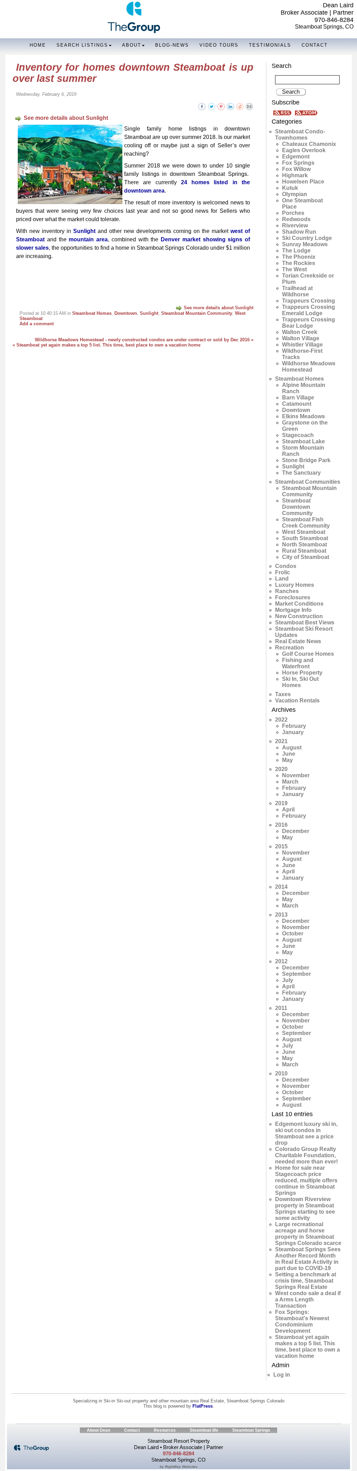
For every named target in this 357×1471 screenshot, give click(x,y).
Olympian (294, 194)
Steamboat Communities (307, 482)
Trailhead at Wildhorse (297, 291)
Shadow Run (299, 232)
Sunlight (84, 231)
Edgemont (296, 156)
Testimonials (270, 45)
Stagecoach (298, 435)
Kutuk (290, 188)
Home (38, 45)
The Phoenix (299, 257)
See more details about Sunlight (66, 118)
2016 (281, 825)
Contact (315, 45)
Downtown (125, 313)
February (294, 726)
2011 (281, 1008)
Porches (293, 213)
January (293, 732)
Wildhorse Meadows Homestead (308, 366)
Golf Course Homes (308, 654)
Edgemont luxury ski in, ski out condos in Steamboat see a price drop (306, 1133)
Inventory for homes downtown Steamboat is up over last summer (133, 73)
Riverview (295, 225)
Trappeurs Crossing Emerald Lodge (308, 310)
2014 (281, 887)
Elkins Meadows (303, 416)
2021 (281, 741)
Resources (165, 1430)
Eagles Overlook (304, 150)
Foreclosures (292, 597)
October (292, 933)
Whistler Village (302, 345)
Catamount (296, 404)
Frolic (282, 572)
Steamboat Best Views (304, 622)
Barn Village (298, 397)
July (287, 980)
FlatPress (202, 1406)
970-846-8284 (334, 19)
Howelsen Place (303, 182)
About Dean (98, 1430)
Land (282, 579)
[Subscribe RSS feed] (283, 112)
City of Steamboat (305, 557)
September (296, 974)
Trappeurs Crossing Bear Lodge (308, 323)
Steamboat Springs (251, 1430)
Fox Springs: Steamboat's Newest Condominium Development (302, 1321)
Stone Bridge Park (306, 460)
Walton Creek (299, 332)
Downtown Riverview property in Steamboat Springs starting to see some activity (305, 1208)
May (287, 760)
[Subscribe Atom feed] (306, 112)
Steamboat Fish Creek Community (306, 522)
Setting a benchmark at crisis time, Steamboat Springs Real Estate (305, 1280)
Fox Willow (296, 169)
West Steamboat (303, 532)
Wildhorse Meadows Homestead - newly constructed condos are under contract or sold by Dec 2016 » (144, 339)
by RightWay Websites (179, 1467)
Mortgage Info (293, 610)
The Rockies (298, 263)
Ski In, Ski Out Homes (300, 682)
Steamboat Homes (92, 313)
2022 (281, 720)
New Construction (299, 616)
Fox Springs (298, 163)
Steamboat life (204, 1430)
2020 (281, 769)
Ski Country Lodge (307, 238)
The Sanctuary (301, 473)
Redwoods (296, 219)
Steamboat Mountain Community (196, 313)
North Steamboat (304, 544)
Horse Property (302, 673)
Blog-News (172, 45)
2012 (281, 961)
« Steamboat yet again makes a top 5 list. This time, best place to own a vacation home (106, 345)
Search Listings (82, 45)
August (292, 747)
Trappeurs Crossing (308, 301)
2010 (281, 1073)
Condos (285, 566)
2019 (281, 803)
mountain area (88, 239)
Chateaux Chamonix (309, 144)
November (296, 775)
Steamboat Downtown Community (297, 507)
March (290, 782)
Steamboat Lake (303, 441)
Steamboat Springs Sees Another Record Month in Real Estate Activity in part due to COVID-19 (308, 1258)
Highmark (295, 175)
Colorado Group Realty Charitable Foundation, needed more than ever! (306, 1155)
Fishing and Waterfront (297, 663)
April (288, 809)
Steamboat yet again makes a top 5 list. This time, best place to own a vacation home (307, 1346)
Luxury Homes (294, 585)
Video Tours (218, 45)
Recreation (289, 648)
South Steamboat (305, 538)
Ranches (287, 591)
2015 (281, 846)
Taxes (283, 694)
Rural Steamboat (304, 551)
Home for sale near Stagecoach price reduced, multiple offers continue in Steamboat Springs (306, 1180)
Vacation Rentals (297, 700)
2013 (281, 915)
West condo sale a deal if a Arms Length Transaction (308, 1299)
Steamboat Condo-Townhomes (300, 135)
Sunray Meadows (305, 244)
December (295, 831)
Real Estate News (298, 641)
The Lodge (296, 251)
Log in (281, 1375)
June (288, 754)
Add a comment (37, 323)
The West (294, 269)
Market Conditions (299, 604)
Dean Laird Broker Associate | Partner (317, 9)
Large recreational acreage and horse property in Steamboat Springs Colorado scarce (308, 1233)
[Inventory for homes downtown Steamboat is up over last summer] (249, 106)
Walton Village (300, 338)
